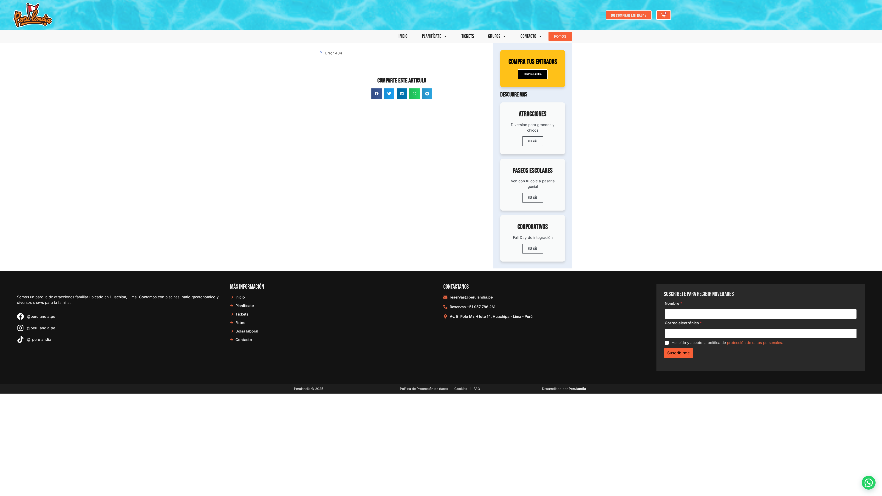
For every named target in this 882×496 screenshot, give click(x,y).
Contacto (528, 36)
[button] (376, 93)
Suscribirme (678, 353)
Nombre (673, 303)
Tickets (467, 36)
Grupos (494, 36)
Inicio (403, 36)
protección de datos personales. (755, 342)
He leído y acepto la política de (727, 342)
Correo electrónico (683, 323)
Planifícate (431, 36)
